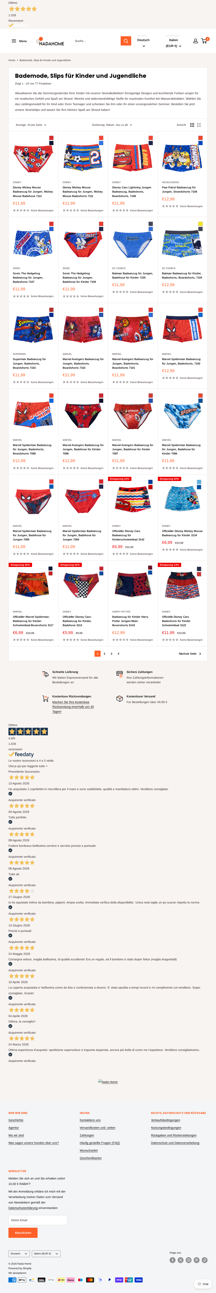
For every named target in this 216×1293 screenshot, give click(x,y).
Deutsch (15, 1253)
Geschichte (15, 1120)
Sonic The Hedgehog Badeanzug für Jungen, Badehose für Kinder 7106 (79, 277)
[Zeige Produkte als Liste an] (199, 125)
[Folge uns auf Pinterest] (197, 1260)
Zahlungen (87, 1135)
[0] (204, 40)
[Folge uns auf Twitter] (181, 1260)
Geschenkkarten (91, 1158)
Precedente (16, 771)
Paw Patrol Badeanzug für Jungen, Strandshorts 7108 (179, 189)
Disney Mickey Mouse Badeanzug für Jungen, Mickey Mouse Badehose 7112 (33, 191)
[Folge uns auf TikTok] (205, 1260)
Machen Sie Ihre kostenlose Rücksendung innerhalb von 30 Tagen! (73, 706)
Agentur (13, 1127)
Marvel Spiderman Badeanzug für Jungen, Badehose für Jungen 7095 (32, 535)
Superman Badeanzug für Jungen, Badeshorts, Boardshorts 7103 (29, 363)
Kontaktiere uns (90, 1120)
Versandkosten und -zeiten (97, 1127)
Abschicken (23, 1232)
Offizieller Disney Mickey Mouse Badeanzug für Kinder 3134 (182, 533)
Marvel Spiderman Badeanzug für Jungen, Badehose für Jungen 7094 (82, 535)
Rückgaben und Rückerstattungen (174, 1135)
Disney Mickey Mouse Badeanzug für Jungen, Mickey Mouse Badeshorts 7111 (83, 191)
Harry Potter (121, 611)
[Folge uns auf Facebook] (173, 1260)
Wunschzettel (89, 1150)
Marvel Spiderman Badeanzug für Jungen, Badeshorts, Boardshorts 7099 (32, 449)
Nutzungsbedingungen (166, 1127)
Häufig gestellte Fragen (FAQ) (100, 1142)
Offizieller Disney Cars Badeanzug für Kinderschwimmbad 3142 (128, 535)
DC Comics (119, 268)
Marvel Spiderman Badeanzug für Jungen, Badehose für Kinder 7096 (181, 449)
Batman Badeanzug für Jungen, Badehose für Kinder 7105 (132, 275)
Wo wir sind (16, 1135)
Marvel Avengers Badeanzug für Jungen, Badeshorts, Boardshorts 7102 (83, 363)
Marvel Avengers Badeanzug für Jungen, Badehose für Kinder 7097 (132, 449)
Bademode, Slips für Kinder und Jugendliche (45, 60)
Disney (17, 182)
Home (11, 60)
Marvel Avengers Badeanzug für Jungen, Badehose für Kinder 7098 (83, 449)
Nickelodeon (170, 182)
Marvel (67, 354)
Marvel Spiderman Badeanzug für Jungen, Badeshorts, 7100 (181, 361)
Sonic (16, 268)
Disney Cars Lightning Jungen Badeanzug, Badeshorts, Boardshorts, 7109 (131, 191)
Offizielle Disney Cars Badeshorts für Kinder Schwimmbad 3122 (176, 621)
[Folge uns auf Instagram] (189, 1260)
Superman (19, 354)
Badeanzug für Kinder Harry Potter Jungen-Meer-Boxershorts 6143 (130, 621)
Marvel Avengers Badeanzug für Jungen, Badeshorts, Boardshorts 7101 (132, 363)
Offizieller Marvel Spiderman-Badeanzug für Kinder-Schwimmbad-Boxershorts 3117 (33, 621)
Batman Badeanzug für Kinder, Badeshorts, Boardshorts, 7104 (182, 275)
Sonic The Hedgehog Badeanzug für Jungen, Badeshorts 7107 (28, 277)
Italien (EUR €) (42, 1253)
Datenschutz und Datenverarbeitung (175, 1142)
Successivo (32, 771)
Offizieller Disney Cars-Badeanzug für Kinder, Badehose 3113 (77, 621)
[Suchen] (126, 41)
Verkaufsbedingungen (165, 1120)
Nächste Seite (187, 653)
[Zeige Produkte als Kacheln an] (192, 125)
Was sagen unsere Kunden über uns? (33, 1142)
